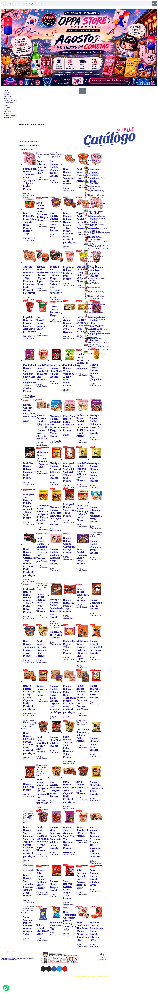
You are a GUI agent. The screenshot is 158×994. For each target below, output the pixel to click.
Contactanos (8, 102)
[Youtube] (64, 969)
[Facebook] (54, 969)
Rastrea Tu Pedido (10, 100)
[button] (6, 988)
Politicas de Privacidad (81, 976)
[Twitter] (59, 969)
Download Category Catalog (28, 142)
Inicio (6, 90)
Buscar (154, 4)
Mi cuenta (7, 96)
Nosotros (7, 92)
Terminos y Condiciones (99, 976)
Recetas (7, 94)
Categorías (8, 98)
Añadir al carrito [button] (28, 195)
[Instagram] (43, 969)
